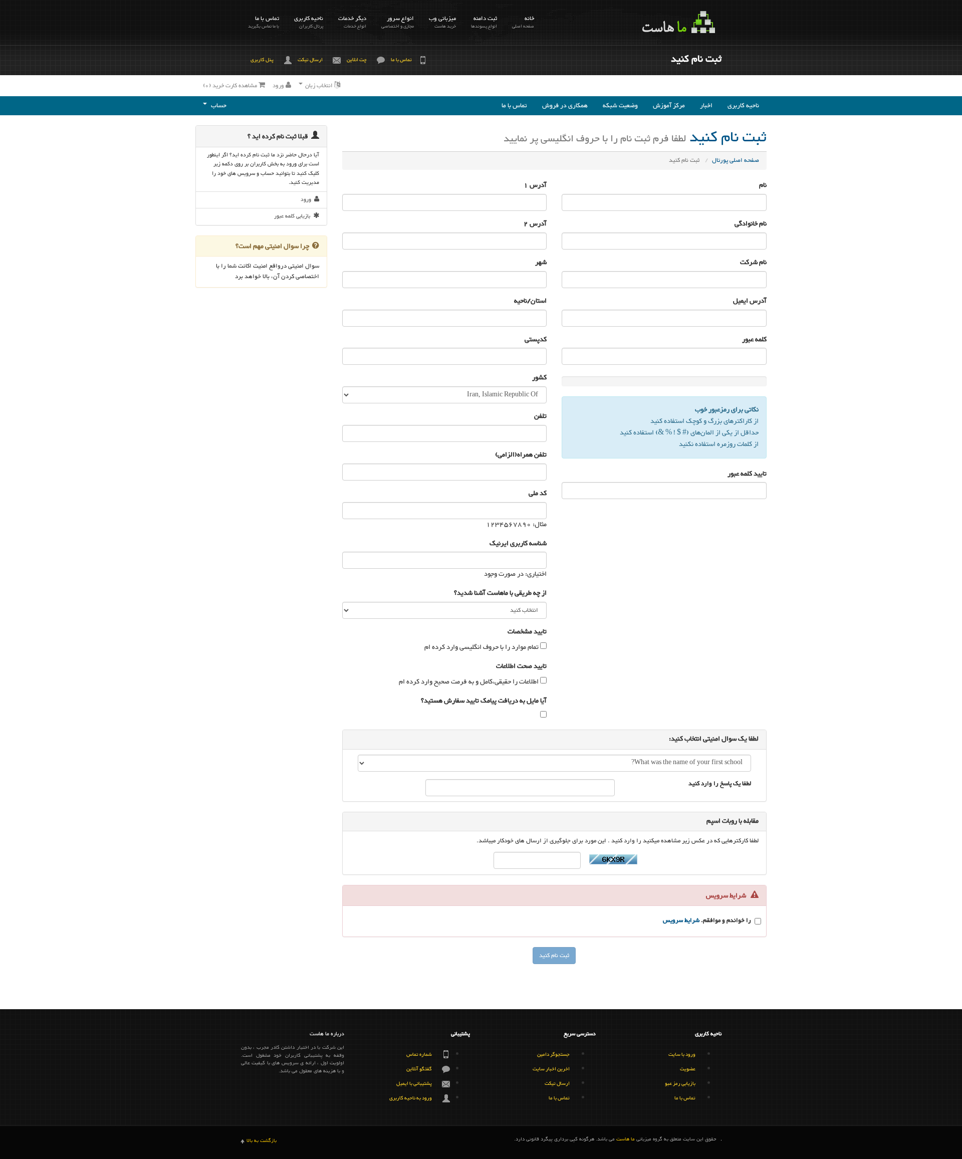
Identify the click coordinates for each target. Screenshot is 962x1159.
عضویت (687, 1069)
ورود (279, 85)
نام (763, 185)
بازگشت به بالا (262, 1141)
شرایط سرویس (681, 920)
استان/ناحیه (530, 301)
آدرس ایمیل (750, 301)
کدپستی (536, 340)
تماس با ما (263, 22)
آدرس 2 (535, 224)
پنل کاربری (262, 60)
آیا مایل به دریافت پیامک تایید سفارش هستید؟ (484, 701)
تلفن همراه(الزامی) (521, 455)
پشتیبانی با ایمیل (414, 1083)
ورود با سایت (681, 1054)
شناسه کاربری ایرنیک (518, 544)
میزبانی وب (442, 22)
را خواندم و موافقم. (707, 921)
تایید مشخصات (527, 632)
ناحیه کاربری (308, 22)
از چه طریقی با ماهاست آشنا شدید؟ (500, 593)
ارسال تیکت (310, 60)
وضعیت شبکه (620, 106)
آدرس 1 (535, 185)
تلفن (540, 416)
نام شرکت (753, 263)
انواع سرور (397, 22)
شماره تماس (419, 1054)
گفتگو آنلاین (419, 1069)
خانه (523, 22)
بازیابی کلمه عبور (293, 216)
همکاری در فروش (565, 106)
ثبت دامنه (484, 22)
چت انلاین (357, 60)
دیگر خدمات (352, 22)
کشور (539, 378)
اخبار (706, 106)
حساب (217, 106)
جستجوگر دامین (553, 1054)
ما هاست (625, 1139)
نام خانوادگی (751, 224)
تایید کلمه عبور (747, 474)
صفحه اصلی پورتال (735, 160)
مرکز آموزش (669, 106)
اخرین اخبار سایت (551, 1069)
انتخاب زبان (319, 85)
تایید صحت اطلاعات (521, 666)
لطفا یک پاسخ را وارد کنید (719, 784)
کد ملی (538, 494)
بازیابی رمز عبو (680, 1083)
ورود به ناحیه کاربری (410, 1098)
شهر (541, 263)
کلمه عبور (754, 340)
